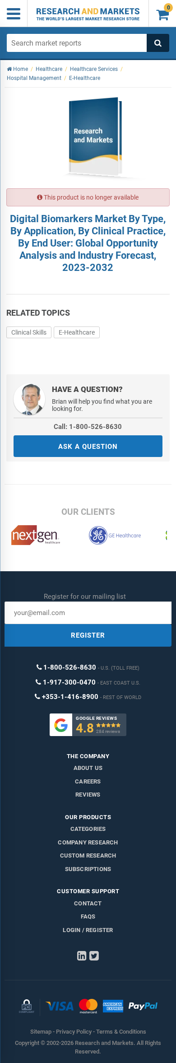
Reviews (87, 794)
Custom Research (88, 855)
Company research (88, 842)
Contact (88, 903)
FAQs (88, 916)
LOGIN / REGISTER (88, 930)
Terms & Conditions (121, 1031)
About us (88, 768)
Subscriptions (88, 869)
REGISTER (88, 635)
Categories (88, 828)
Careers (88, 781)
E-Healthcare (77, 332)
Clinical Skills (28, 332)
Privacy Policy (74, 1031)
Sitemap (40, 1031)
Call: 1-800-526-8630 (88, 427)
